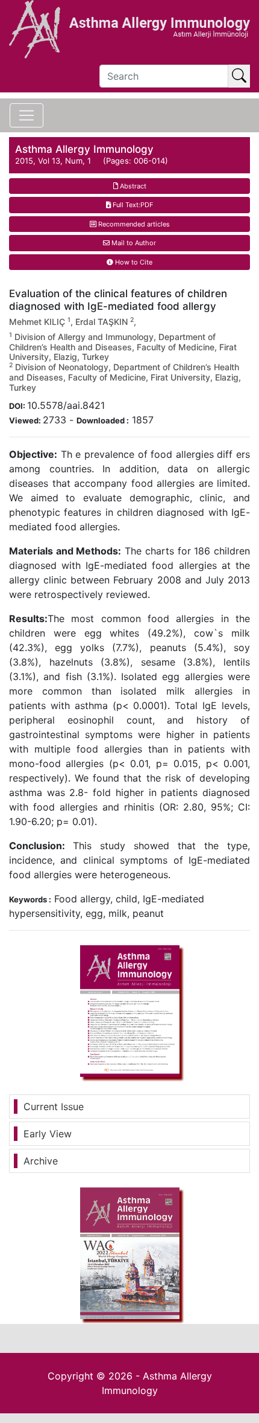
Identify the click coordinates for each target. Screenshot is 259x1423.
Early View (47, 1134)
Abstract (132, 186)
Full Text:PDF (132, 205)
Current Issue (53, 1106)
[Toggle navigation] (26, 115)
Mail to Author (133, 243)
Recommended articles (133, 224)
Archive (40, 1161)
